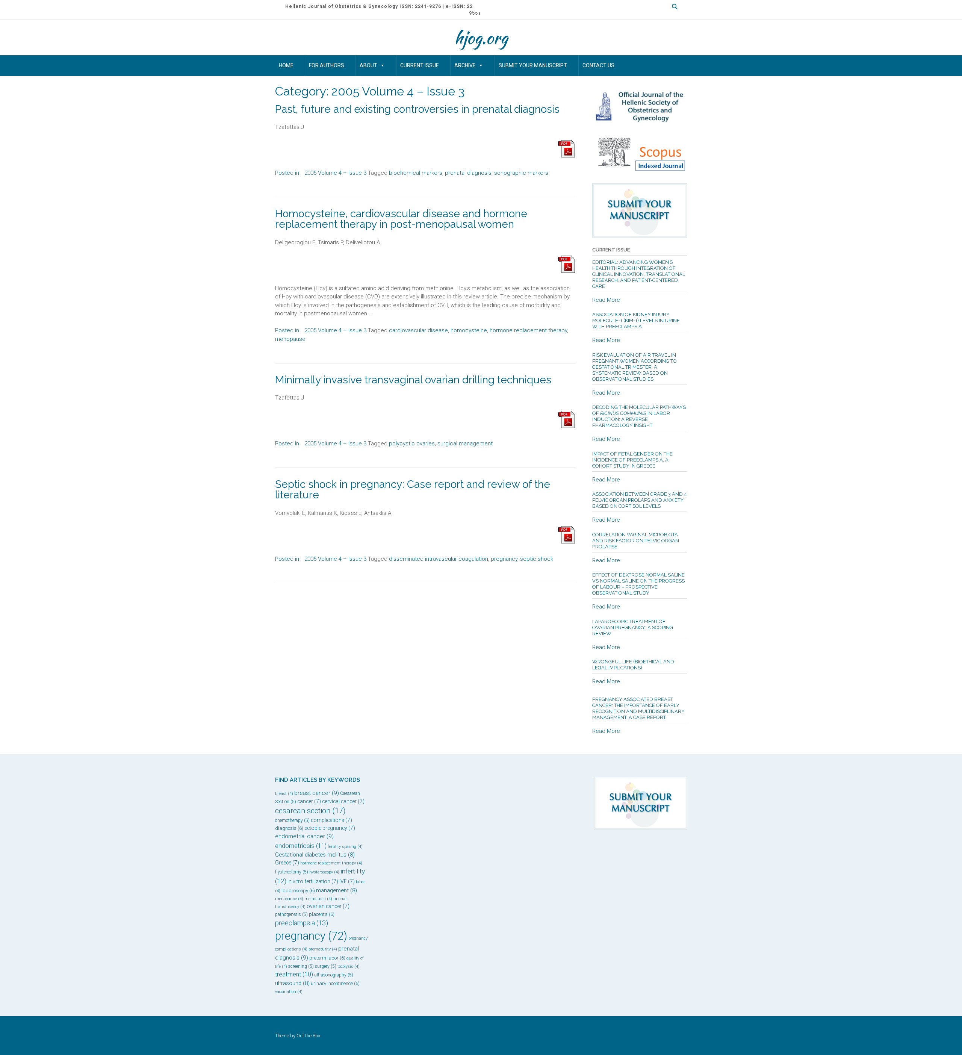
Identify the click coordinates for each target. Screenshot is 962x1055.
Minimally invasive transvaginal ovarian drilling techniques (413, 380)
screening (301, 966)
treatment (294, 974)
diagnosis (289, 828)
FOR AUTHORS (326, 65)
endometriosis (301, 845)
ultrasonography (333, 975)
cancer (309, 801)
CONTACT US (598, 65)
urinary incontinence (335, 983)
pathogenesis (291, 914)
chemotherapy (292, 820)
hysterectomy (291, 872)
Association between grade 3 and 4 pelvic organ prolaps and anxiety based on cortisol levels (639, 500)
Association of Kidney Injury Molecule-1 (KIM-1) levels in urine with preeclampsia (636, 320)
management (336, 890)
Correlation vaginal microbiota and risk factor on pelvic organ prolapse (635, 540)
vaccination (289, 991)
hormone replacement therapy (528, 330)
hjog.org (481, 37)
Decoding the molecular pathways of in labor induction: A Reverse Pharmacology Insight (639, 416)
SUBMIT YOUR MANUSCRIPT (533, 65)
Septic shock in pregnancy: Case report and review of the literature (412, 489)
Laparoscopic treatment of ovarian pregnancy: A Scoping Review (632, 627)
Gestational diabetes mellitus (315, 854)
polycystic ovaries (412, 443)
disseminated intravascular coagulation (438, 559)
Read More (606, 300)
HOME (286, 65)
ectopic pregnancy (329, 828)
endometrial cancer (304, 836)
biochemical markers (415, 173)
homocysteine (469, 330)
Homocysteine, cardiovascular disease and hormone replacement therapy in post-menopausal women (401, 218)
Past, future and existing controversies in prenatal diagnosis (417, 109)
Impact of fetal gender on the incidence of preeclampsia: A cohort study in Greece (632, 460)
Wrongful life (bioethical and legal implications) (633, 665)
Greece (287, 863)
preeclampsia (301, 923)
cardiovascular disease (418, 330)
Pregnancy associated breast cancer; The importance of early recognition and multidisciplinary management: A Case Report (638, 708)
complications (331, 820)
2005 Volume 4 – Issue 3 (335, 173)
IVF (347, 881)
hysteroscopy (324, 872)
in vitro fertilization (312, 881)
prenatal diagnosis (468, 173)
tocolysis (348, 966)
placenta (321, 914)
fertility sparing (345, 846)
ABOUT (368, 65)
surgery (325, 966)
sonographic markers (521, 173)
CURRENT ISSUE (419, 65)
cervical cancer (343, 801)
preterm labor (327, 958)
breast (284, 793)
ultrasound (292, 983)
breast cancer (316, 793)
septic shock (536, 559)
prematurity (323, 949)
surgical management (465, 443)
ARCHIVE (465, 65)
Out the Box (308, 1035)
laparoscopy (298, 890)
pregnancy (504, 559)
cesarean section (310, 811)
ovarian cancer (328, 906)
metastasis (318, 898)
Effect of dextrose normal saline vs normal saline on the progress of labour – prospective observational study (638, 584)
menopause (290, 339)
